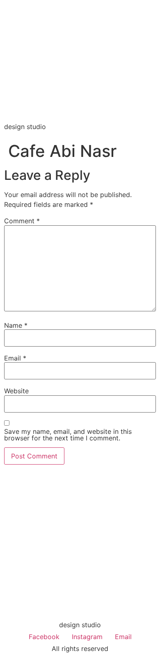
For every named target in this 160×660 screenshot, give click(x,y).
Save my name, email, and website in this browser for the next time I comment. (68, 434)
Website (16, 391)
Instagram (87, 637)
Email (15, 358)
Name (15, 325)
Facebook (44, 637)
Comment (22, 221)
